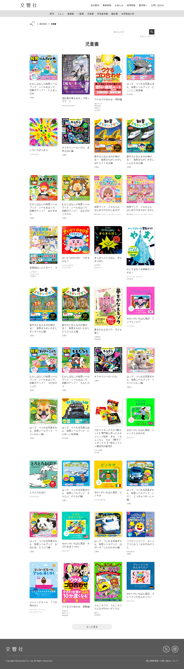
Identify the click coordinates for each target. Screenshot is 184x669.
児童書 (90, 13)
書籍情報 (107, 5)
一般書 (80, 13)
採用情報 (131, 5)
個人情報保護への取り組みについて (162, 661)
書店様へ (143, 5)
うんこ (60, 13)
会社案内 (95, 5)
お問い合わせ (157, 5)
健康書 (70, 13)
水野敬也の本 (127, 13)
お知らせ (119, 5)
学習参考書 (102, 13)
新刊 (52, 13)
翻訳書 (114, 13)
